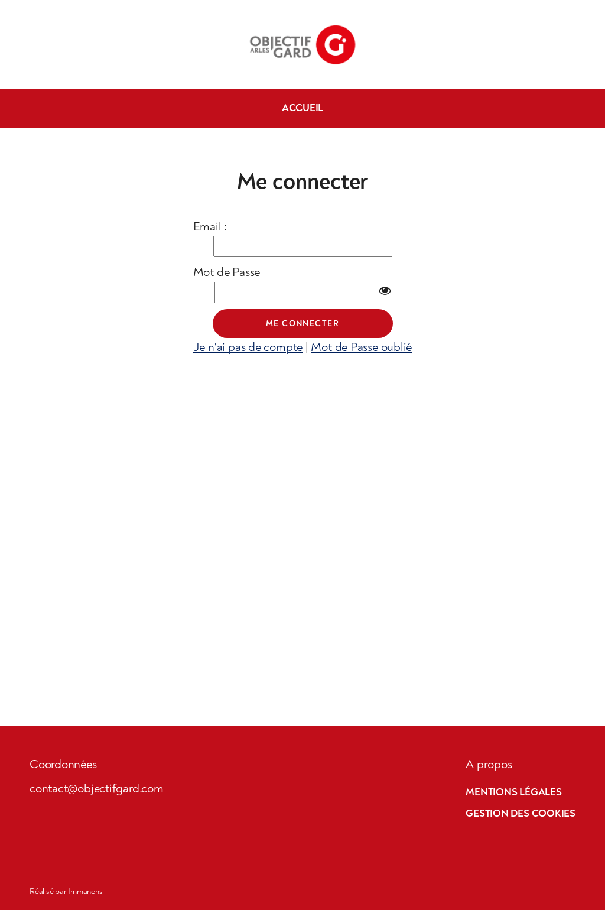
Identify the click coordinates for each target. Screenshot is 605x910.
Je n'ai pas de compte (247, 347)
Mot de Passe (226, 272)
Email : (210, 226)
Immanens (85, 891)
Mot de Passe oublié (361, 347)
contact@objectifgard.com (97, 788)
